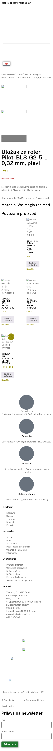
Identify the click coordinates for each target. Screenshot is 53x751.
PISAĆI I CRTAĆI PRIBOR (20, 74)
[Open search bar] (26, 48)
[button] (26, 43)
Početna (5, 74)
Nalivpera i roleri (43, 198)
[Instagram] (13, 627)
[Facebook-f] (5, 627)
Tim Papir (19, 700)
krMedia (18, 706)
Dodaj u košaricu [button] (33, 264)
